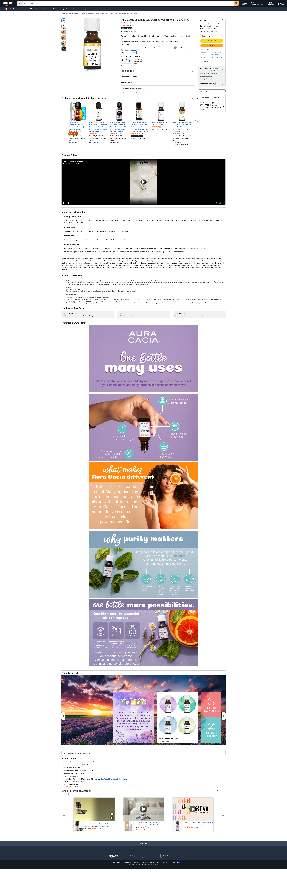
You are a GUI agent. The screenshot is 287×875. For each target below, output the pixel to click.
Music (68, 9)
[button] (5, 9)
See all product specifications (132, 89)
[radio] (64, 21)
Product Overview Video (71, 164)
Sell (54, 9)
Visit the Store (164, 741)
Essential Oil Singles (130, 13)
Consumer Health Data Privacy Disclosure (146, 862)
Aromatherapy (102, 13)
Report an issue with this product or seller (138, 93)
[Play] (63, 203)
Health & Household (67, 13)
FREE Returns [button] (126, 39)
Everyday (85, 9)
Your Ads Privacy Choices (168, 862)
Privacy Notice (127, 862)
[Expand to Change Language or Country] (141, 856)
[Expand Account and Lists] (264, 4)
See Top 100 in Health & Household (113, 779)
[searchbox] (128, 3)
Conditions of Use (115, 862)
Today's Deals (23, 9)
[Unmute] (223, 203)
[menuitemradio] (220, 203)
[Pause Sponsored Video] (112, 814)
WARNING (67, 753)
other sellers (146, 41)
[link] (77, 125)
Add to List (203, 91)
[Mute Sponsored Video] (112, 818)
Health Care (79, 13)
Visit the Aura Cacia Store (130, 23)
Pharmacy (76, 9)
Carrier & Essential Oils (116, 13)
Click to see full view (92, 71)
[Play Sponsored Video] (143, 809)
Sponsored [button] (64, 794)
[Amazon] (8, 3)
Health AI (13, 9)
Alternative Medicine (90, 13)
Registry (61, 9)
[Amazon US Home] (113, 856)
